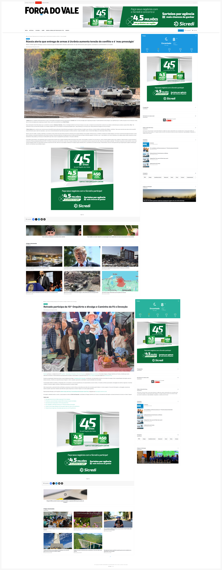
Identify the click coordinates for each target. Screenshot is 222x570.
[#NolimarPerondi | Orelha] (146, 165)
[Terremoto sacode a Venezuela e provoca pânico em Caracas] (120, 281)
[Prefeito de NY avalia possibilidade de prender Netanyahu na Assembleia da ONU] (44, 281)
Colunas (37, 30)
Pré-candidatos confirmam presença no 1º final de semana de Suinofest (164, 148)
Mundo (30, 36)
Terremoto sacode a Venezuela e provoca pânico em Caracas (114, 292)
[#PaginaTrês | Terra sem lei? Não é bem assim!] (146, 160)
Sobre (43, 30)
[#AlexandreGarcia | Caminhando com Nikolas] (146, 155)
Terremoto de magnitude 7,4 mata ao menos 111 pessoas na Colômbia (115, 267)
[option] (169, 195)
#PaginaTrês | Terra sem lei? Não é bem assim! (159, 158)
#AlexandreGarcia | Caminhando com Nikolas (159, 153)
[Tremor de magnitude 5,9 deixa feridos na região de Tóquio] (44, 256)
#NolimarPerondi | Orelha (155, 163)
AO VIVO (180, 30)
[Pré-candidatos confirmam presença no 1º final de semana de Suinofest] (146, 150)
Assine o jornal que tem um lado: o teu (55, 30)
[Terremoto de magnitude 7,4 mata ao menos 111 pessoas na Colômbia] (120, 256)
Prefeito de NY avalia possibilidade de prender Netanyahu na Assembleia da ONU (42, 292)
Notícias (31, 30)
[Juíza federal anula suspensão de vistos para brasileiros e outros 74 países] (82, 256)
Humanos (152, 142)
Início (26, 30)
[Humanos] (146, 144)
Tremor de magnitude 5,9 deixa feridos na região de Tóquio (37, 267)
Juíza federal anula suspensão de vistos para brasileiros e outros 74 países (79, 267)
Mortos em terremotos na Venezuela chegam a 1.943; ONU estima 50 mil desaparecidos (81, 292)
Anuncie (67, 30)
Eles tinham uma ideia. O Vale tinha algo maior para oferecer (158, 200)
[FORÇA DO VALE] (52, 11)
